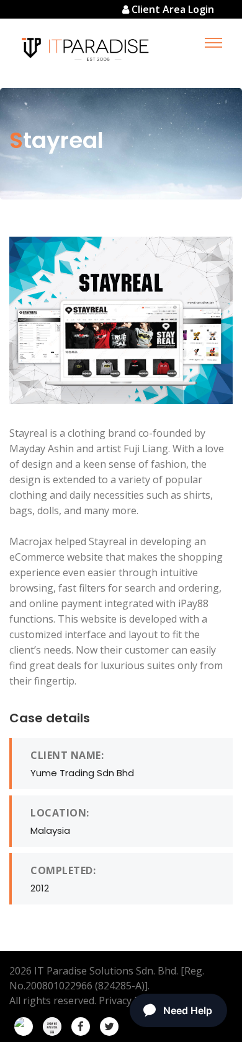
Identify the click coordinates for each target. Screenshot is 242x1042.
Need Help (187, 1010)
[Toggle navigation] (213, 42)
